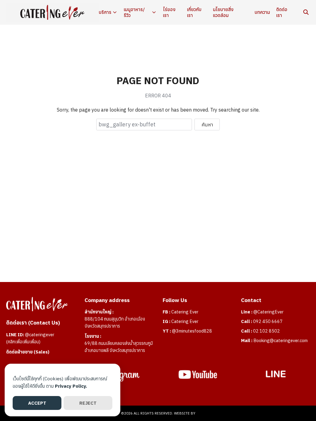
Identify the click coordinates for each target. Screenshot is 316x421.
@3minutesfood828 (192, 331)
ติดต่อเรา (281, 12)
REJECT (88, 403)
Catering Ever (184, 312)
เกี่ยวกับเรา (194, 12)
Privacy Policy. (71, 386)
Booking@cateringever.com (280, 340)
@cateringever (39, 334)
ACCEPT (37, 403)
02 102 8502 (266, 331)
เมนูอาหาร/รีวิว (134, 12)
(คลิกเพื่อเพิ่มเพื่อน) (23, 342)
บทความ (262, 12)
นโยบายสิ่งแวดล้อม (223, 12)
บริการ (105, 12)
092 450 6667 (268, 321)
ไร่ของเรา (169, 12)
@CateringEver (268, 312)
